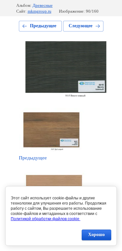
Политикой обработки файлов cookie (45, 219)
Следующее (80, 25)
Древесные (43, 5)
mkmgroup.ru (39, 11)
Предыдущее (43, 25)
